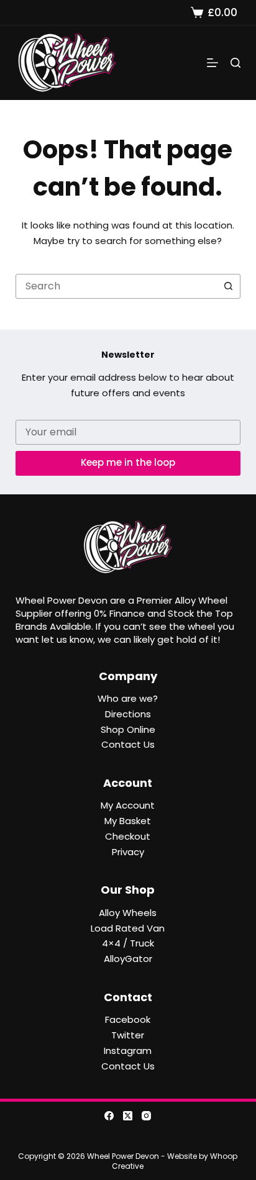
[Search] (235, 63)
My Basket (127, 820)
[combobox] (116, 286)
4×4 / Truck (128, 943)
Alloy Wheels (128, 912)
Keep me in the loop (128, 462)
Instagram (128, 1050)
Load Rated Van (128, 928)
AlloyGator (128, 958)
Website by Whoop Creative (174, 1161)
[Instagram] (146, 1115)
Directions (128, 713)
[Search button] (228, 286)
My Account (128, 805)
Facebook (127, 1019)
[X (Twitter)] (127, 1115)
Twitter (127, 1035)
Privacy (128, 851)
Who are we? (128, 698)
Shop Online (128, 729)
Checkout (127, 836)
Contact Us (128, 744)
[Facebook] (109, 1115)
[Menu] (212, 62)
